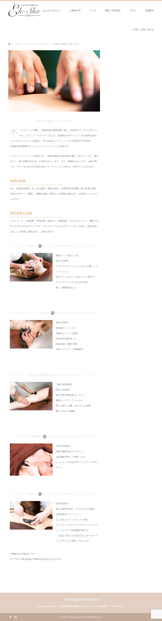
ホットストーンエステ (37, 44)
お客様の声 (75, 10)
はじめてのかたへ (52, 10)
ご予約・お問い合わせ (143, 29)
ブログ (132, 10)
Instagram (15, 617)
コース (93, 10)
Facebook (10, 617)
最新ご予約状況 (113, 10)
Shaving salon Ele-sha (81, 599)
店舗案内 (149, 10)
